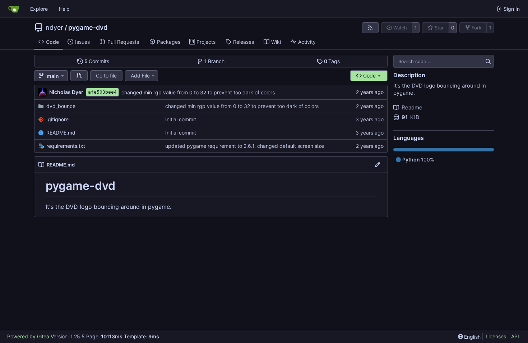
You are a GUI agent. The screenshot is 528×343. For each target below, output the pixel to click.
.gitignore (57, 119)
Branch (214, 61)
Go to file (106, 75)
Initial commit (180, 119)
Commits (97, 61)
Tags (332, 61)
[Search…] (488, 61)
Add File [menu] (140, 75)
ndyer (54, 27)
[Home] (14, 9)
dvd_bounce (60, 106)
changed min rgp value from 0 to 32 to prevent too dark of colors (198, 92)
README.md (60, 133)
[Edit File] (377, 164)
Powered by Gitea (28, 336)
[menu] (469, 337)
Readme (412, 107)
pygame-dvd (87, 27)
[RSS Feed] (370, 27)
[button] (79, 75)
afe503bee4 (102, 92)
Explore (39, 9)
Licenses (496, 336)
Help (64, 9)
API (515, 336)
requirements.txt (65, 146)
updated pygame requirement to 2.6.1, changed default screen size (244, 146)
